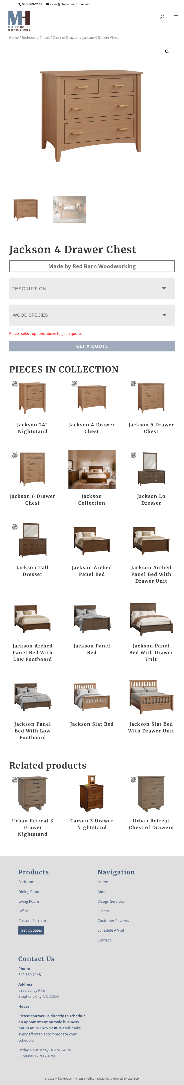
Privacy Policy (84, 1078)
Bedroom (29, 37)
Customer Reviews (113, 920)
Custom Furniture (33, 920)
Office (23, 911)
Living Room (28, 901)
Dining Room (29, 891)
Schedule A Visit (111, 930)
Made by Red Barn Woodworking (92, 266)
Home (14, 37)
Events (103, 911)
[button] (167, 52)
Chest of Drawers (66, 37)
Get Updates (31, 930)
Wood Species (30, 315)
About (103, 891)
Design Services (111, 901)
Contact (104, 940)
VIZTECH (133, 1078)
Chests (44, 37)
